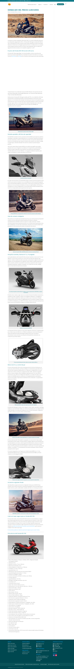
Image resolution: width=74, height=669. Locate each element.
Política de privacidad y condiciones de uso (32, 664)
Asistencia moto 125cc (26, 646)
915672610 (39, 645)
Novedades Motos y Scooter (16, 12)
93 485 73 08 (21, 0)
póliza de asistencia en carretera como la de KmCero (24, 526)
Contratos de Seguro (43, 664)
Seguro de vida (11, 651)
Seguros (39, 4)
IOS (54, 649)
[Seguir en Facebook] (54, 655)
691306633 (39, 646)
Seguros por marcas (12, 645)
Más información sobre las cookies (53, 664)
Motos (9, 12)
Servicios (51, 4)
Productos (45, 4)
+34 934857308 (57, 646)
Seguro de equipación (12, 650)
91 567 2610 (13, 0)
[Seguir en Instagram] (56, 655)
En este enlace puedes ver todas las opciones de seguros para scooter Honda (23, 530)
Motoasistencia (25, 645)
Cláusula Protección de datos (19, 664)
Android (55, 651)
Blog (55, 4)
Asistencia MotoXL (26, 643)
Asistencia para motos (32, 4)
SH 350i (19, 56)
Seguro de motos (11, 643)
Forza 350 (14, 56)
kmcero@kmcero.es (58, 643)
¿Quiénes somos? (25, 652)
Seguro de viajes (11, 648)
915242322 (39, 652)
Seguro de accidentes (12, 646)
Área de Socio (60, 4)
